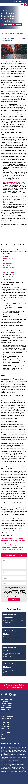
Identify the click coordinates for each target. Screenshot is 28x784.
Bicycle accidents (8, 258)
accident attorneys (12, 116)
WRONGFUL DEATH (5, 712)
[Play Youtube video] (14, 235)
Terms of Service (10, 762)
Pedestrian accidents (9, 267)
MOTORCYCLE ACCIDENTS (7, 705)
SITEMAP (3, 736)
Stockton (6, 651)
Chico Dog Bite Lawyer (15, 540)
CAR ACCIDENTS (5, 701)
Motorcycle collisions (9, 272)
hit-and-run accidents (20, 431)
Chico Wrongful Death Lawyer (13, 549)
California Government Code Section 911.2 (13, 490)
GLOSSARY (3, 738)
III (6, 407)
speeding (22, 386)
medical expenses (21, 351)
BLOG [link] (2, 734)
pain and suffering (11, 369)
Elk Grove (7, 667)
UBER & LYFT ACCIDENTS (7, 716)
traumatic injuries (10, 289)
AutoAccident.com (9, 614)
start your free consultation (11, 24)
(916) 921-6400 (8, 622)
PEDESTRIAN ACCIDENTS (7, 709)
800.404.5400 (8, 726)
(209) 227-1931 (8, 638)
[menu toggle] (22, 4)
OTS (2, 139)
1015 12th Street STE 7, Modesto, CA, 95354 (13, 637)
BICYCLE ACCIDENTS (6, 707)
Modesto (6, 634)
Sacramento (8, 618)
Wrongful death (7, 279)
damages (11, 294)
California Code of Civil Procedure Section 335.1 (14, 481)
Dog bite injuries (7, 263)
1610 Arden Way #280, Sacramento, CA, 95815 (14, 620)
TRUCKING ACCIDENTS (6, 703)
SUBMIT (14, 599)
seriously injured (13, 104)
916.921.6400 (7, 724)
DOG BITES (3, 714)
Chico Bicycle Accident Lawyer (9, 538)
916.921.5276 (6, 728)
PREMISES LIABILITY (6, 718)
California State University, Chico (9, 66)
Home (3, 31)
